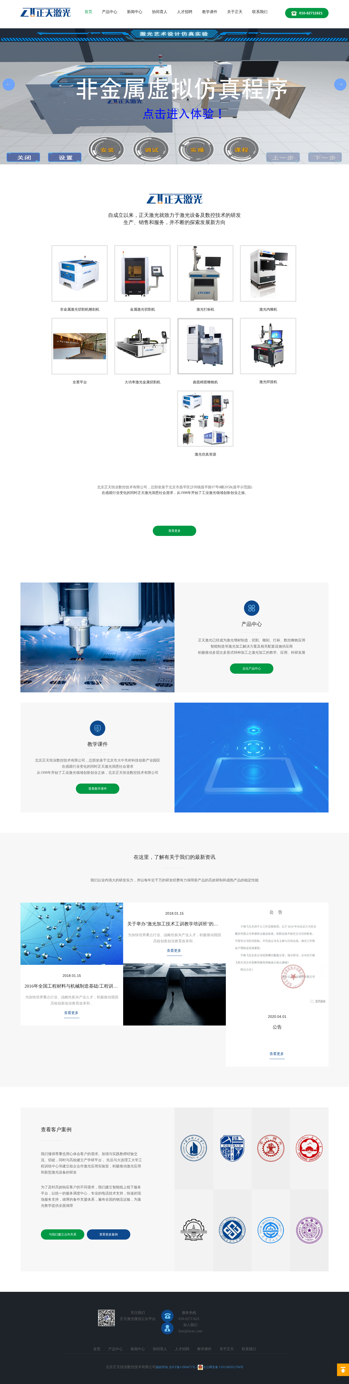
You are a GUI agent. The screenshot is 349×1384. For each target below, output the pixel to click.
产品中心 (109, 12)
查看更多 (174, 531)
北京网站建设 (176, 1373)
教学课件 (209, 12)
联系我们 (259, 12)
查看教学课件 (97, 788)
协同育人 (159, 12)
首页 (88, 12)
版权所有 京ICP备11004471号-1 (177, 1367)
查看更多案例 (108, 1234)
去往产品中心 (251, 668)
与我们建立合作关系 (62, 1234)
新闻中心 (134, 12)
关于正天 (234, 12)
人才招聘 (184, 12)
